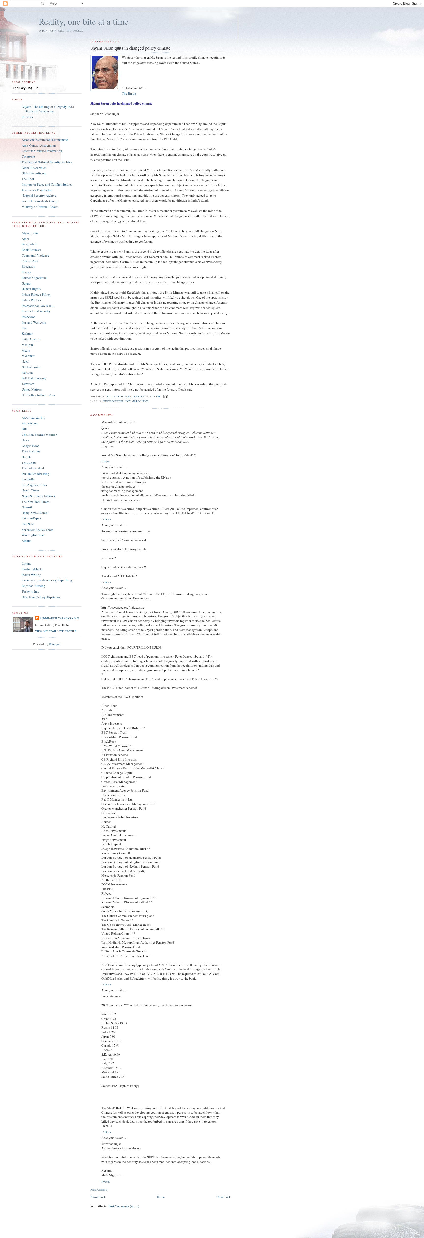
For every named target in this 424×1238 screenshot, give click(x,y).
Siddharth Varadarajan (59, 618)
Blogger (54, 644)
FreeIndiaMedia (32, 569)
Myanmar (28, 356)
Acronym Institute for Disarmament (45, 139)
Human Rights (31, 288)
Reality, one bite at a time (83, 21)
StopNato (28, 524)
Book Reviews (31, 249)
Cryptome (28, 156)
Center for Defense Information (42, 151)
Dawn (25, 440)
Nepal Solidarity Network (38, 496)
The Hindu (129, 93)
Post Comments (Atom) (123, 1206)
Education (28, 266)
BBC (25, 429)
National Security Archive (39, 195)
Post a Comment (98, 1189)
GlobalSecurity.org (34, 173)
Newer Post (97, 1197)
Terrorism (28, 383)
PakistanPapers (31, 518)
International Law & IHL (38, 305)
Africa (26, 238)
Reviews (27, 117)
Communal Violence (35, 255)
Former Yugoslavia (34, 277)
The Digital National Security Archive (47, 162)
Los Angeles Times (34, 485)
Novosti (27, 507)
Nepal (25, 361)
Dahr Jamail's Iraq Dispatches (41, 597)
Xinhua (26, 540)
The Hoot (28, 179)
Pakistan (27, 372)
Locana (26, 563)
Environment (113, 401)
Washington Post (33, 535)
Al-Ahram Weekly (33, 418)
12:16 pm (106, 984)
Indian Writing (31, 574)
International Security (36, 311)
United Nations (32, 389)
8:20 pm (105, 461)
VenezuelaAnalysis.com (37, 529)
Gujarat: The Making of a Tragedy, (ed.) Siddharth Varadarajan (48, 109)
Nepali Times (30, 490)
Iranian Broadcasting (35, 473)
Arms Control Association (39, 145)
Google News (30, 445)
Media (26, 350)
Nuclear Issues (31, 367)
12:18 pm (106, 1132)
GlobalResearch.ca (34, 167)
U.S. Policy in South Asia (38, 395)
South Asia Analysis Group (39, 201)
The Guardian (31, 451)
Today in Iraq (30, 591)
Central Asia (30, 261)
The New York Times (35, 501)
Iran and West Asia (34, 322)
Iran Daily (28, 479)
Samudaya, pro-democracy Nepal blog (47, 580)
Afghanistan (30, 233)
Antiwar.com (30, 423)
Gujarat (26, 283)
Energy (26, 272)
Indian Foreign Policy (36, 294)
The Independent (33, 468)
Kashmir (27, 333)
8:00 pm (105, 1181)
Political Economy (34, 378)
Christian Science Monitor (39, 434)
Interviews (28, 316)
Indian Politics (137, 401)
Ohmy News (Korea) (35, 512)
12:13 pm (106, 519)
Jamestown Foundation (37, 190)
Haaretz (27, 457)
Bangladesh (29, 244)
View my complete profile (56, 631)
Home (161, 1197)
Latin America (31, 339)
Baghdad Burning (33, 586)
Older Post (223, 1197)
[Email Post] (165, 396)
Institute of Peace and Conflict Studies (47, 184)
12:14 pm (106, 582)
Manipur (27, 344)
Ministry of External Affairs (40, 206)
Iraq (24, 328)
